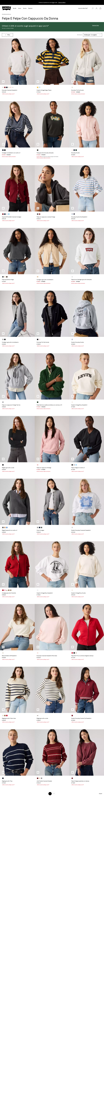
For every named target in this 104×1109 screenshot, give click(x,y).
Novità (14, 8)
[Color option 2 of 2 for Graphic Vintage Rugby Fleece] (40, 87)
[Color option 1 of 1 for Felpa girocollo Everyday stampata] (38, 150)
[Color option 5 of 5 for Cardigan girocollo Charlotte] (11, 590)
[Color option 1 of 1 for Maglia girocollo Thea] (3, 778)
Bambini (30, 8)
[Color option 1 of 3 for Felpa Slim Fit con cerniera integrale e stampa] (72, 653)
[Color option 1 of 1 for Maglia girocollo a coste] (38, 716)
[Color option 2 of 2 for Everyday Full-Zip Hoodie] (40, 339)
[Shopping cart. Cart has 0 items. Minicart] (100, 8)
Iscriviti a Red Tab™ (83, 8)
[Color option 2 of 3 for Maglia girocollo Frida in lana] (5, 716)
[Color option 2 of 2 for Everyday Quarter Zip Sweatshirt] (74, 214)
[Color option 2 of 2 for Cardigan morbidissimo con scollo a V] (5, 150)
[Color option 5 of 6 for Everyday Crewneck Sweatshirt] (11, 87)
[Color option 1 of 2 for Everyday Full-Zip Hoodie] (38, 339)
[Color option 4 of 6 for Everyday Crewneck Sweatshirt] (9, 87)
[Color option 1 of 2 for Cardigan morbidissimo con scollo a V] (3, 150)
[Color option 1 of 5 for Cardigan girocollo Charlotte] (3, 590)
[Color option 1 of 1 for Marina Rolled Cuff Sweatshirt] (3, 653)
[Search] (92, 8)
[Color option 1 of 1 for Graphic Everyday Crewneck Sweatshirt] (72, 527)
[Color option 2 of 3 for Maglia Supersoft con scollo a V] (5, 527)
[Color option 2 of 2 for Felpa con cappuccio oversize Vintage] (40, 214)
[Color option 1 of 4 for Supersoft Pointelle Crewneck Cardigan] (3, 214)
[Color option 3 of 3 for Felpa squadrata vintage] (7, 277)
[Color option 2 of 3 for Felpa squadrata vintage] (5, 277)
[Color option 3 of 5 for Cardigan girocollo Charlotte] (7, 590)
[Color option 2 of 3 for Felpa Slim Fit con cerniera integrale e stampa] (74, 653)
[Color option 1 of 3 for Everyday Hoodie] (72, 150)
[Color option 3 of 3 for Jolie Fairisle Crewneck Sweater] (41, 778)
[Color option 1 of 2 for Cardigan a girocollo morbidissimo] (3, 339)
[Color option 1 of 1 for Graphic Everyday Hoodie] (72, 339)
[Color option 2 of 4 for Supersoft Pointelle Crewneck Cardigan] (5, 214)
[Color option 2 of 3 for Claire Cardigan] (40, 527)
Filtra (8, 35)
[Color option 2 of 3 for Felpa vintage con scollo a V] (74, 465)
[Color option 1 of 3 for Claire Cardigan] (38, 527)
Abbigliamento (5, 14)
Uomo (19, 8)
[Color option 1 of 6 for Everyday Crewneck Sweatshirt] (3, 87)
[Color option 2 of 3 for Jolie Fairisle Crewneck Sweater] (40, 778)
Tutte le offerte (61, 2)
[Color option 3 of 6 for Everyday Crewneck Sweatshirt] (7, 87)
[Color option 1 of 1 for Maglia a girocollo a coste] (3, 465)
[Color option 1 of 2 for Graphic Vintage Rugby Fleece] (38, 87)
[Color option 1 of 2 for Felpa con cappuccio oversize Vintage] (38, 214)
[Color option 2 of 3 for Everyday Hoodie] (74, 150)
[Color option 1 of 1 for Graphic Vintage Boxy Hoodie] (72, 590)
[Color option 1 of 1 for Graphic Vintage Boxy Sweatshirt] (72, 402)
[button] (96, 8)
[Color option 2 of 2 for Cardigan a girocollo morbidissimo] (5, 339)
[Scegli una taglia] (3, 81)
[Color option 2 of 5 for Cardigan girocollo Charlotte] (5, 590)
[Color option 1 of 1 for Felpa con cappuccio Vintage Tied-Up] (3, 402)
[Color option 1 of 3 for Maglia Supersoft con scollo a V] (3, 527)
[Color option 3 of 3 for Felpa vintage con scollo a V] (76, 465)
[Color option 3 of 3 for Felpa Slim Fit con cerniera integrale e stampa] (76, 653)
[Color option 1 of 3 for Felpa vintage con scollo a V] (72, 465)
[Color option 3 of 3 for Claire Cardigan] (41, 527)
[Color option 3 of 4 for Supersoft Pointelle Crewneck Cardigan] (7, 214)
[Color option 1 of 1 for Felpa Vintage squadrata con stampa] (72, 778)
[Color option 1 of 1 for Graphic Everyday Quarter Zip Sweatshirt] (72, 716)
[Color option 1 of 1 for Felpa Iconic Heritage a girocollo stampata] (72, 277)
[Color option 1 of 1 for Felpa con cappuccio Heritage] (38, 465)
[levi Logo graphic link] (6, 8)
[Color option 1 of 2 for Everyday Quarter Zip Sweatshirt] (72, 214)
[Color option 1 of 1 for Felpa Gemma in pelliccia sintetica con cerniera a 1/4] (38, 402)
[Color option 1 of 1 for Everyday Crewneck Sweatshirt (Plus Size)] (38, 653)
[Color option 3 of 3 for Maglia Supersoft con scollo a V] (7, 527)
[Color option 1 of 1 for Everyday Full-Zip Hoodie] (72, 87)
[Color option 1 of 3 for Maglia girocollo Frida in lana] (3, 716)
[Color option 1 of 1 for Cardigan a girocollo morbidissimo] (38, 277)
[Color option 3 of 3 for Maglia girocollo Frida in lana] (7, 716)
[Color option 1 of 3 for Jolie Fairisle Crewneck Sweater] (38, 778)
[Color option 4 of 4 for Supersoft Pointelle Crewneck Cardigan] (9, 214)
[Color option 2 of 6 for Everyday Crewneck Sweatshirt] (5, 87)
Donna (24, 8)
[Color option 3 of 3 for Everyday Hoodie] (76, 150)
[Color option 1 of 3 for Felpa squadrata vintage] (3, 277)
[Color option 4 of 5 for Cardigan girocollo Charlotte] (9, 590)
